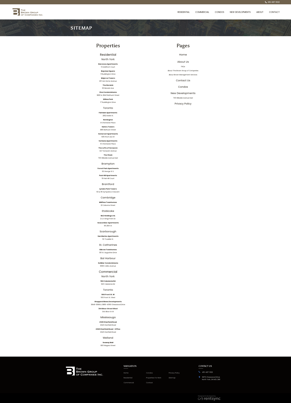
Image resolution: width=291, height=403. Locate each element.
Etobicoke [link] (108, 211)
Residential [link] (108, 54)
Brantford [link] (108, 184)
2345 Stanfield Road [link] (108, 323)
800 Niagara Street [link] (108, 344)
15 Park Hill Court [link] (108, 177)
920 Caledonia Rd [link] (107, 282)
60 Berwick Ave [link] (108, 86)
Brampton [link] (108, 163)
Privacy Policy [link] (183, 103)
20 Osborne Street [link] (108, 203)
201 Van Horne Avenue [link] (108, 79)
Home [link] (183, 54)
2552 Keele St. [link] (108, 114)
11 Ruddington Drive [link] (108, 72)
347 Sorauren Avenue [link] (108, 149)
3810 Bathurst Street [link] (108, 128)
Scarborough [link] (108, 231)
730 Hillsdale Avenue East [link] (108, 156)
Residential (184, 12)
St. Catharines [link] (108, 244)
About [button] (259, 12)
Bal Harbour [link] (108, 258)
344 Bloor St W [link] (108, 310)
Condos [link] (183, 86)
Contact (274, 12)
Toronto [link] (108, 108)
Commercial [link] (108, 271)
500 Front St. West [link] (108, 296)
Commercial (202, 12)
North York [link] (108, 59)
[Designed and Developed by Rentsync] (209, 398)
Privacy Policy (174, 373)
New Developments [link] (183, 93)
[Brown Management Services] (27, 12)
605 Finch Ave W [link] (108, 135)
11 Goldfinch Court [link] (108, 65)
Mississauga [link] (108, 317)
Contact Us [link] (183, 80)
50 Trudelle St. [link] (108, 237)
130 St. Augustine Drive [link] (108, 251)
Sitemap (172, 378)
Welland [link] (108, 337)
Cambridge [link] (108, 197)
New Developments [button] (240, 12)
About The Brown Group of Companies (183, 70)
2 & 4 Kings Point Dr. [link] (108, 217)
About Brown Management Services (183, 75)
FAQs (183, 66)
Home (126, 373)
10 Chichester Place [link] (108, 142)
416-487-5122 (207, 372)
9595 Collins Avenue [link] (108, 264)
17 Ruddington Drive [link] (108, 100)
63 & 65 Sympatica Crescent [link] (108, 190)
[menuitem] (183, 12)
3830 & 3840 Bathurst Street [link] (108, 93)
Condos (219, 12)
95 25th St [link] (108, 224)
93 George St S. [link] (108, 170)
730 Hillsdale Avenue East (183, 98)
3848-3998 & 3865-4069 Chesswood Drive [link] (108, 303)
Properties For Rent (153, 378)
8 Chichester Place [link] (107, 121)
